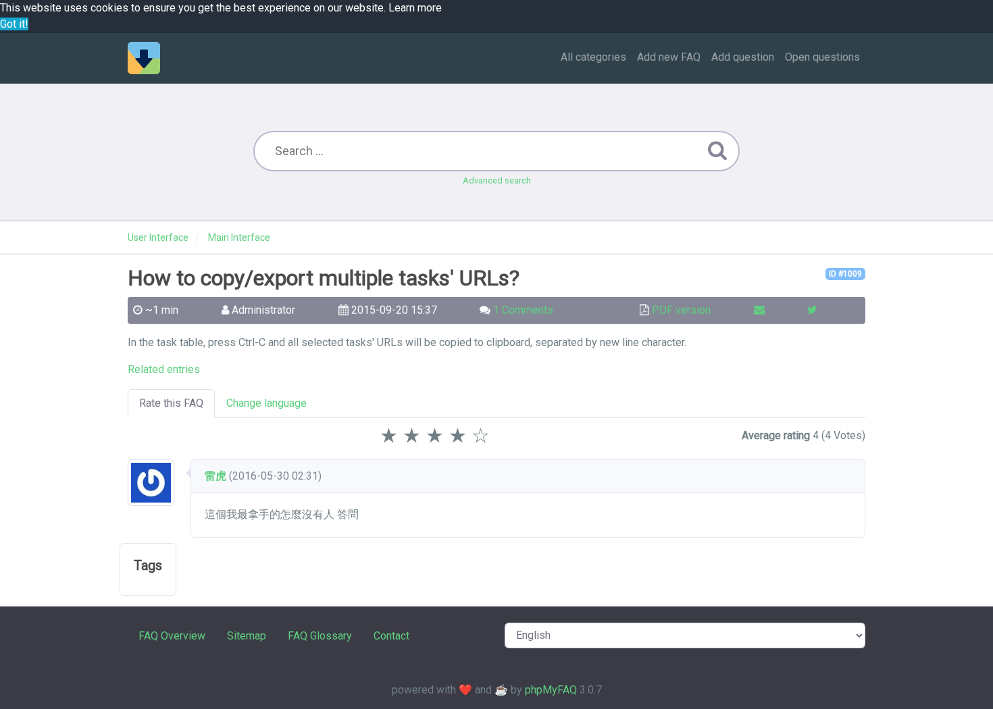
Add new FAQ (669, 57)
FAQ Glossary (320, 635)
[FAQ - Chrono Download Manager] (144, 58)
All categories (593, 57)
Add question (742, 57)
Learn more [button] (415, 7)
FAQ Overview (171, 635)
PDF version (681, 310)
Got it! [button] (14, 24)
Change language (266, 403)
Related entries (164, 369)
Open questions (822, 57)
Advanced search (497, 180)
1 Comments (523, 310)
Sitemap (246, 635)
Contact (391, 635)
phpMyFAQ (551, 689)
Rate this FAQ (171, 403)
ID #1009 (845, 274)
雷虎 (215, 476)
